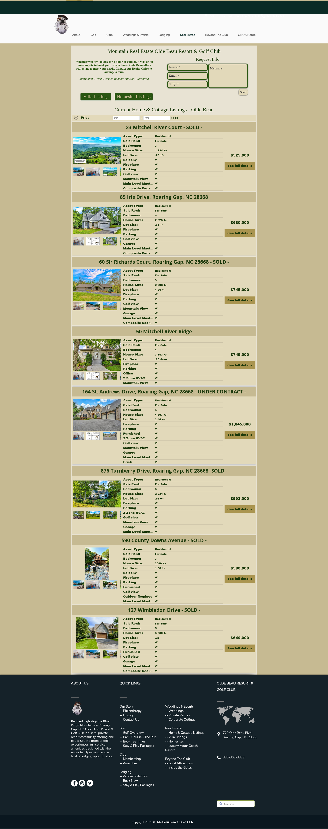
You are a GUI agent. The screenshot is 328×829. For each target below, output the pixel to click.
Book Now (130, 781)
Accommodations (135, 776)
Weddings (176, 711)
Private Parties (179, 715)
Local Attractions (180, 763)
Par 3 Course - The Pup (139, 737)
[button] (76, 35)
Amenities (129, 763)
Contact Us (131, 719)
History (128, 715)
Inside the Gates (180, 767)
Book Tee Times (133, 741)
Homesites (176, 741)
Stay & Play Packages (138, 746)
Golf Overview (133, 733)
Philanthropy (132, 711)
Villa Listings (177, 737)
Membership (131, 759)
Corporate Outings (182, 719)
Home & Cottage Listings (186, 733)
